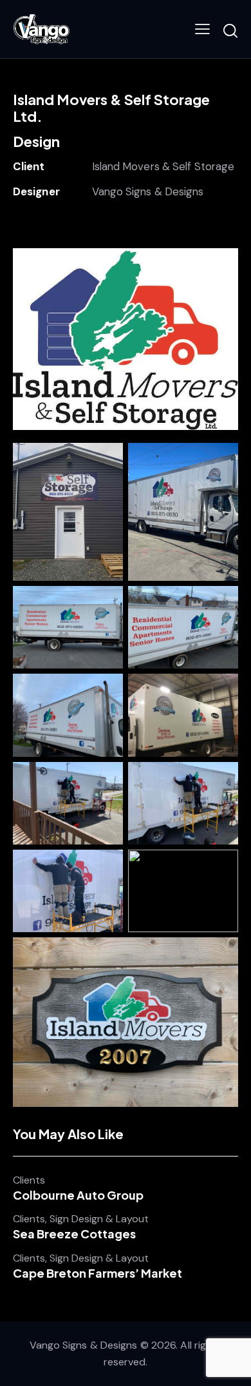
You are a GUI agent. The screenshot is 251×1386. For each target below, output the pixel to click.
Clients (29, 1180)
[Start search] (230, 31)
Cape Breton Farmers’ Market (97, 1273)
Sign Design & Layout (99, 1219)
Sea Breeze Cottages (74, 1233)
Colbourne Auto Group (78, 1195)
